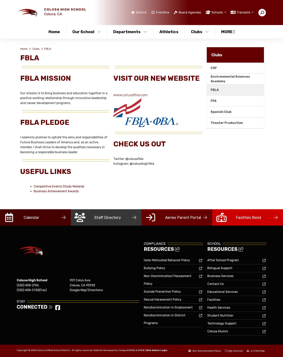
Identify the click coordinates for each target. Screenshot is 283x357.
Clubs (196, 31)
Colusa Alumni (217, 331)
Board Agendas (190, 12)
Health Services (218, 307)
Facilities (213, 300)
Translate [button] (244, 12)
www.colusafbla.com (130, 95)
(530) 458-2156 (28, 285)
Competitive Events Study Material (59, 186)
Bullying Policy (154, 268)
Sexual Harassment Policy (162, 299)
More (227, 31)
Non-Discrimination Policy (206, 350)
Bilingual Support (219, 268)
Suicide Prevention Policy (162, 291)
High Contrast (235, 350)
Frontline (162, 12)
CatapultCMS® (127, 350)
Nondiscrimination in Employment (168, 307)
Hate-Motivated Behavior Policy (167, 260)
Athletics (168, 31)
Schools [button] (218, 12)
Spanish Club (221, 112)
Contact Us (215, 284)
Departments (127, 31)
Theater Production (227, 123)
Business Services (220, 276)
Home (54, 31)
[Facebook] (57, 308)
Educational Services (222, 292)
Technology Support (221, 323)
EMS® (141, 350)
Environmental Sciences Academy (230, 79)
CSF (214, 68)
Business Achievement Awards (56, 191)
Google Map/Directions (86, 290)
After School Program (223, 260)
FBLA (47, 48)
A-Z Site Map (257, 350)
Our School (83, 31)
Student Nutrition (220, 315)
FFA (213, 101)
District (141, 12)
